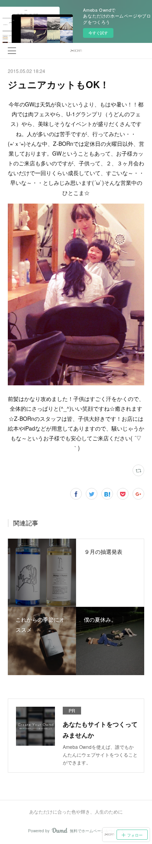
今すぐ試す (98, 32)
